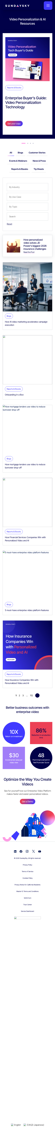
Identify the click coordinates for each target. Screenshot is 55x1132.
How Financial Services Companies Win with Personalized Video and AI (25, 539)
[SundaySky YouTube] (39, 851)
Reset (9, 224)
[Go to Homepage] (12, 5)
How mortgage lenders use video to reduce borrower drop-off (25, 466)
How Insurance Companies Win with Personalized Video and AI (21, 681)
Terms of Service (27, 871)
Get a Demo (27, 801)
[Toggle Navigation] (48, 5)
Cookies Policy (28, 878)
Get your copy (14, 123)
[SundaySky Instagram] (27, 851)
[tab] (23, 143)
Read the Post (28, 252)
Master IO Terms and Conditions (27, 891)
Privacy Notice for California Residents (27, 885)
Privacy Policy (27, 865)
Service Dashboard (27, 911)
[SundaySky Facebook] (21, 851)
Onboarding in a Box (14, 394)
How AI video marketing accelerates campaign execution (26, 323)
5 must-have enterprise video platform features (27, 610)
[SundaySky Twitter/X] (33, 851)
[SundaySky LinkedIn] (15, 851)
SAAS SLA (27, 898)
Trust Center (27, 905)
